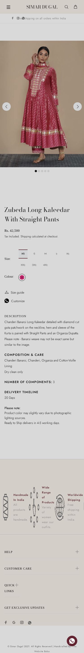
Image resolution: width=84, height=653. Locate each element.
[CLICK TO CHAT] (72, 641)
